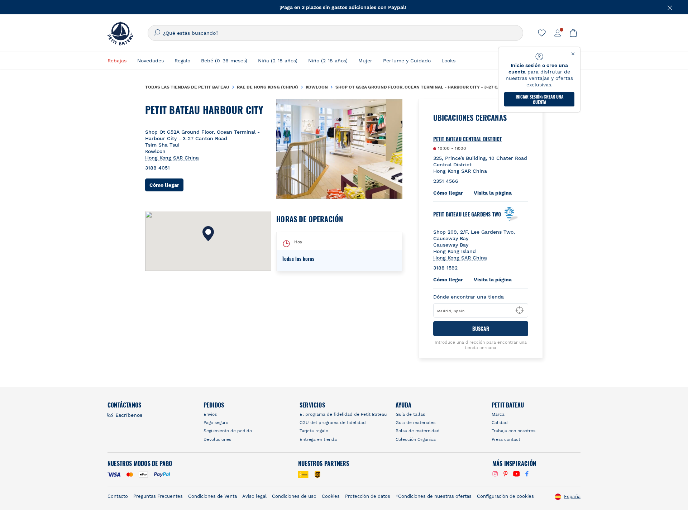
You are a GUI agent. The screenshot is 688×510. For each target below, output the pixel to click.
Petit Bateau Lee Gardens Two (467, 214)
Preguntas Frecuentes (158, 496)
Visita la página (493, 193)
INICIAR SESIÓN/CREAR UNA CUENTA (539, 99)
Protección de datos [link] (367, 496)
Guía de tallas (410, 414)
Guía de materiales (415, 422)
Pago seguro (216, 422)
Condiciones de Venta (212, 496)
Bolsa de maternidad (418, 430)
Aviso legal (254, 496)
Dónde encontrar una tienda (468, 297)
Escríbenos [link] (128, 415)
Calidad (500, 422)
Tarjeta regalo (314, 430)
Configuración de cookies (505, 496)
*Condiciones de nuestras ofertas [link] (434, 496)
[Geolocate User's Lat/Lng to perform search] (519, 310)
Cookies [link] (331, 496)
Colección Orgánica (416, 439)
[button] (208, 233)
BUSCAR (480, 328)
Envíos (210, 414)
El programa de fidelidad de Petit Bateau (343, 414)
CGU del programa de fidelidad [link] (333, 422)
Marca (498, 414)
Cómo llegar (166, 185)
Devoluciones (217, 439)
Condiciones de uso (294, 496)
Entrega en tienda (318, 439)
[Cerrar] (670, 7)
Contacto (118, 496)
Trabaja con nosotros (513, 430)
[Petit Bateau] (120, 33)
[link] (542, 33)
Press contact (506, 439)
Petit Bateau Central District (467, 139)
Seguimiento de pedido (228, 430)
